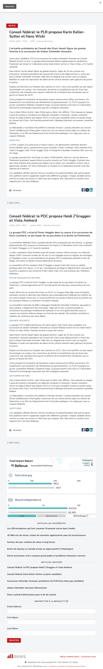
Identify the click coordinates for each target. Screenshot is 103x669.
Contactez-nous (88, 656)
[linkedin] (91, 189)
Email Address (14, 606)
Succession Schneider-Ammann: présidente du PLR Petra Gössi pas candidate (45, 581)
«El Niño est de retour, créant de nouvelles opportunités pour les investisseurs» (46, 535)
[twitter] (87, 189)
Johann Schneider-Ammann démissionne (27, 588)
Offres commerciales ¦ (70, 656)
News (12, 25)
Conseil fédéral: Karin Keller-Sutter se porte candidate (34, 574)
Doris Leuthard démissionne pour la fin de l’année (31, 594)
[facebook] (83, 189)
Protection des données (76, 666)
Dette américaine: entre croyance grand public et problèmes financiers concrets (46, 556)
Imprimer (17, 190)
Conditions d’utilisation (57, 666)
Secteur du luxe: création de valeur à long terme (31, 542)
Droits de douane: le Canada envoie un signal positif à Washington (40, 549)
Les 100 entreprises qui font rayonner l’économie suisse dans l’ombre (41, 528)
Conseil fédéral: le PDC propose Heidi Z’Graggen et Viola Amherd (39, 567)
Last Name (12, 628)
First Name (12, 617)
